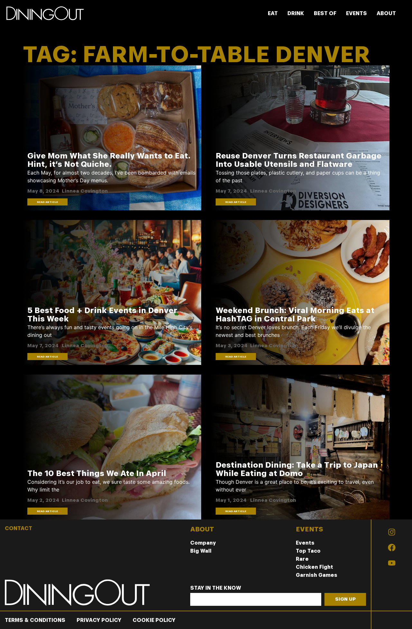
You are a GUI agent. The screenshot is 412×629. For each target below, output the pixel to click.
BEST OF (325, 13)
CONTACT (18, 528)
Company (203, 543)
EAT (273, 13)
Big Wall (200, 551)
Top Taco (308, 551)
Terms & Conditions (35, 620)
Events (305, 543)
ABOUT (386, 13)
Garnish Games (316, 575)
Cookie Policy (154, 620)
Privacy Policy (99, 620)
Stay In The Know (215, 588)
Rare (302, 559)
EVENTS (356, 13)
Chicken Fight (314, 567)
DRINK (295, 13)
